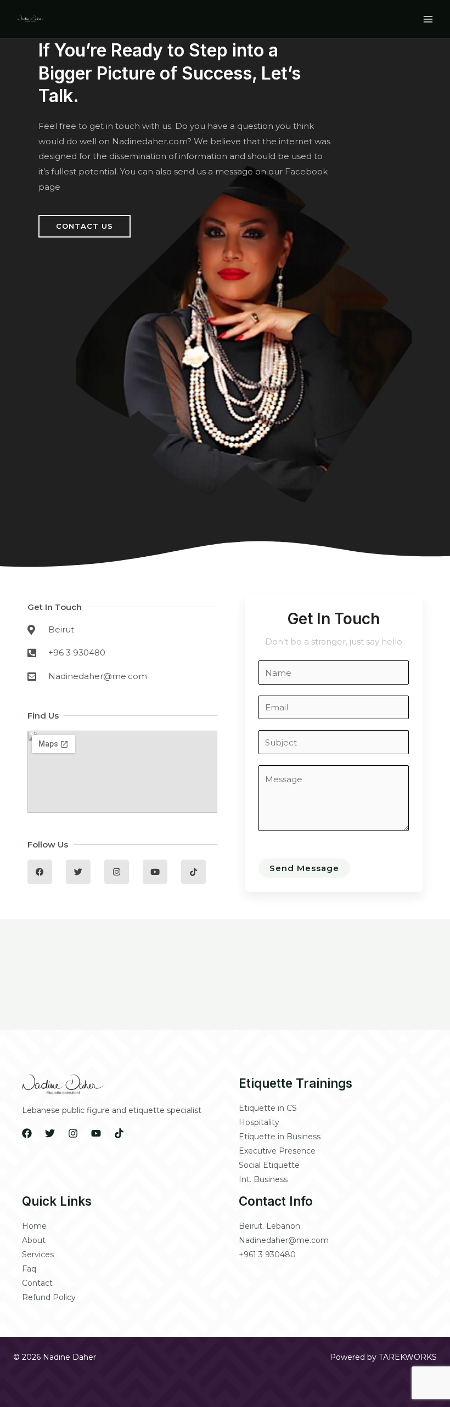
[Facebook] (27, 1133)
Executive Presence (277, 1151)
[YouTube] (96, 1133)
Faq (29, 1269)
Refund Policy (49, 1297)
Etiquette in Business (279, 1137)
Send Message (304, 868)
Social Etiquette (269, 1165)
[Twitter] (50, 1133)
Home (34, 1226)
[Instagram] (73, 1133)
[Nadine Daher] (31, 18)
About (34, 1240)
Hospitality (259, 1122)
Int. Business (263, 1179)
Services (38, 1254)
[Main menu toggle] (428, 19)
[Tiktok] (119, 1133)
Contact (37, 1283)
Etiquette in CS (268, 1108)
